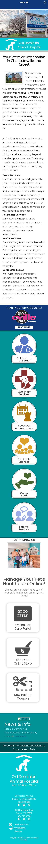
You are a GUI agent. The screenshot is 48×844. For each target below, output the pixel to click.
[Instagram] (7, 790)
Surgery (21, 96)
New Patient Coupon (23, 696)
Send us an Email (21, 824)
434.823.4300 (24, 816)
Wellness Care (20, 93)
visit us (35, 120)
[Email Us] (29, 805)
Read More (24, 327)
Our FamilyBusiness (24, 461)
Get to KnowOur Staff (24, 359)
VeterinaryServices (24, 393)
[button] (22, 2)
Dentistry (32, 96)
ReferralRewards (24, 528)
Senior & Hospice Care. (15, 100)
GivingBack (24, 494)
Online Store (19, 827)
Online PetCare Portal (23, 626)
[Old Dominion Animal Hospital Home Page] (24, 763)
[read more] (20, 736)
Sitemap (18, 831)
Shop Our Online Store (23, 661)
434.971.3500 (24, 802)
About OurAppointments (24, 427)
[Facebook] (6, 790)
